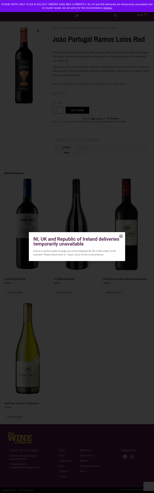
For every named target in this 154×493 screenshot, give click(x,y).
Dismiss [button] (107, 7)
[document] (77, 246)
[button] (121, 236)
